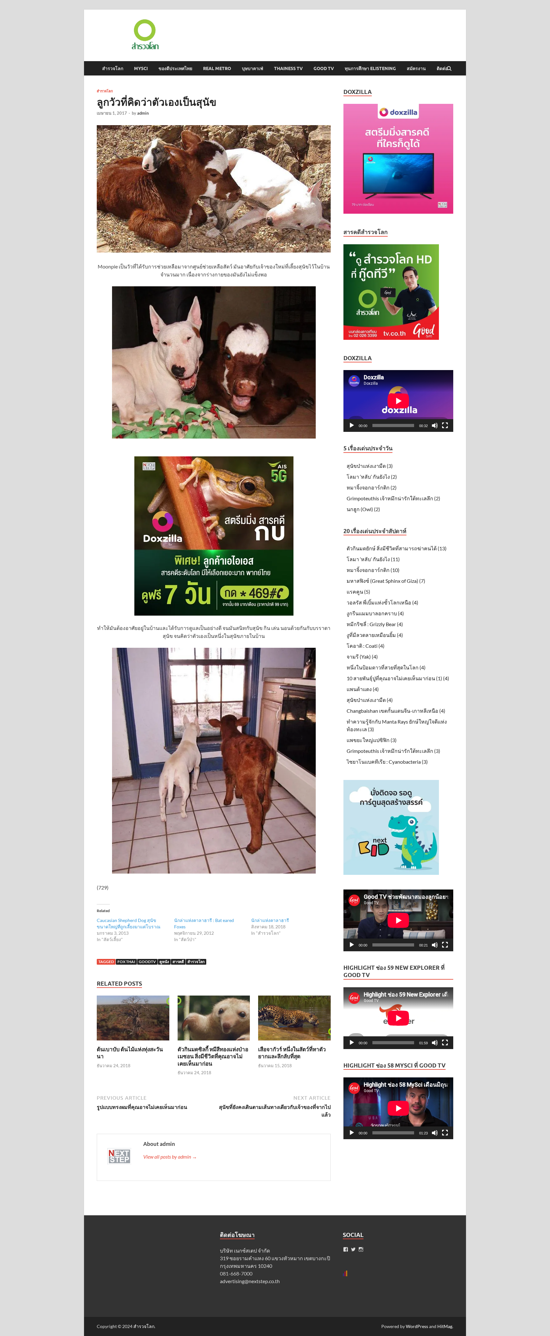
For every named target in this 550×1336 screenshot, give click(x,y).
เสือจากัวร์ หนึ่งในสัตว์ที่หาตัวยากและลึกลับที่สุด (292, 1053)
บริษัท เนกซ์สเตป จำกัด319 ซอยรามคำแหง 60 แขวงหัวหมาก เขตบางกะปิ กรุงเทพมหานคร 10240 (275, 1258)
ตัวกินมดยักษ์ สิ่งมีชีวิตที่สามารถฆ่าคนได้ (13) (397, 548)
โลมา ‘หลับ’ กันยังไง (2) (372, 477)
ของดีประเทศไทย (175, 68)
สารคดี (178, 961)
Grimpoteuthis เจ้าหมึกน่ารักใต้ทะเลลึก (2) (393, 498)
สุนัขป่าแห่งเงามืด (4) (370, 700)
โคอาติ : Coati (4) (365, 646)
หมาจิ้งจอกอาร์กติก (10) (373, 570)
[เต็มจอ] (445, 425)
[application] (398, 401)
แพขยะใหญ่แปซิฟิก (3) (372, 740)
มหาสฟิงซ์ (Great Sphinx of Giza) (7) (386, 581)
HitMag (444, 1326)
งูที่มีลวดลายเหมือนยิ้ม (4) (375, 635)
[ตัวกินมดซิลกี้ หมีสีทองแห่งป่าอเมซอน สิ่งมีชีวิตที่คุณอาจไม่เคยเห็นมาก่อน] (214, 1042)
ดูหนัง (164, 961)
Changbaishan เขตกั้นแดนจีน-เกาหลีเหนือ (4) (396, 711)
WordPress (417, 1326)
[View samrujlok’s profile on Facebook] (345, 1249)
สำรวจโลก (112, 68)
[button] (144, 34)
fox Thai (126, 961)
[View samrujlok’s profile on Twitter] (353, 1249)
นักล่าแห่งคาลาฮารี (270, 920)
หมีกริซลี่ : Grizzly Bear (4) (375, 624)
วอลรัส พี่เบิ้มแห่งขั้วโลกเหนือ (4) (382, 602)
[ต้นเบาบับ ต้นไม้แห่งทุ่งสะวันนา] (133, 1042)
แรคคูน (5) (358, 592)
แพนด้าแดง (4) (363, 689)
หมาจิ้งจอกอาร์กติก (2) (372, 487)
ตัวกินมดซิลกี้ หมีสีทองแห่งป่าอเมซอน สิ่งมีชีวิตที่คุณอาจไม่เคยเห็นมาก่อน (213, 1056)
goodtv (147, 961)
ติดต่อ (442, 68)
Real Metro (217, 68)
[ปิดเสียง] (435, 425)
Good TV (324, 68)
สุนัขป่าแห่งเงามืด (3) (370, 466)
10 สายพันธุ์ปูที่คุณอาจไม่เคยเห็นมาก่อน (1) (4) (398, 678)
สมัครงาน (416, 68)
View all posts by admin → (170, 1157)
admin (143, 113)
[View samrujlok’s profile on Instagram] (360, 1249)
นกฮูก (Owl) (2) (363, 509)
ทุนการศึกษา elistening (370, 68)
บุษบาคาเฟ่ (252, 68)
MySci (141, 68)
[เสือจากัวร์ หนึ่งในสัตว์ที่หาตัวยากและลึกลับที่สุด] (294, 1042)
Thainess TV (288, 68)
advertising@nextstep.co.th (250, 1281)
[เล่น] (352, 425)
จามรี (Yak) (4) (362, 657)
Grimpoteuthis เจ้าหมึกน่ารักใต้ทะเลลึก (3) (393, 751)
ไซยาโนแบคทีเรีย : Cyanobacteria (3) (387, 762)
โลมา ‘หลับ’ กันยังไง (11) (373, 559)
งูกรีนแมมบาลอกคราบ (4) (375, 613)
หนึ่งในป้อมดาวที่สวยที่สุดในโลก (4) (386, 667)
